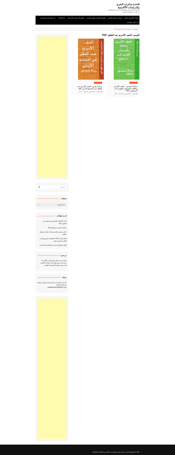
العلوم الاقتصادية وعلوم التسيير (96, 18)
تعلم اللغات (61, 18)
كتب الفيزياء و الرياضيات (47, 18)
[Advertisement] (52, 106)
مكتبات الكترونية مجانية (131, 18)
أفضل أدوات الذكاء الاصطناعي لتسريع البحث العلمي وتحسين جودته (53, 240)
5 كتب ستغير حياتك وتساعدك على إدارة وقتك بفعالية (53, 233)
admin (134, 94)
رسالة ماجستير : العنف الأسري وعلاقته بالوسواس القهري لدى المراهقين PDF (126, 88)
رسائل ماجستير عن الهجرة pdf (57, 227)
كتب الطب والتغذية (133, 22)
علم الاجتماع (133, 82)
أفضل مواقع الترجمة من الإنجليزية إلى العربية (53, 245)
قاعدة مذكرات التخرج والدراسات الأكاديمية (128, 6)
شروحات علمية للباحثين (115, 18)
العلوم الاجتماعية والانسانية (76, 18)
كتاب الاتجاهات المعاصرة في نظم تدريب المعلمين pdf (54, 222)
